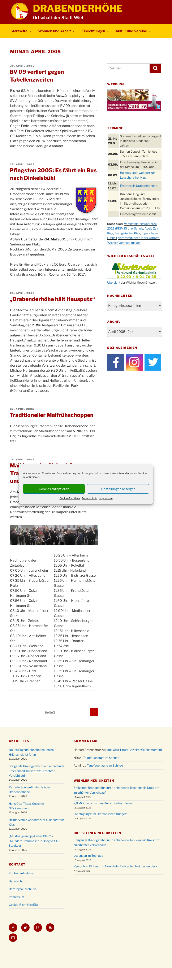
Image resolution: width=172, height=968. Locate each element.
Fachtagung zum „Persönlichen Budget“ (100, 814)
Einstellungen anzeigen (118, 489)
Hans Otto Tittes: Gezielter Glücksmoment (133, 749)
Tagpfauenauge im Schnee (101, 757)
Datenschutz (89, 498)
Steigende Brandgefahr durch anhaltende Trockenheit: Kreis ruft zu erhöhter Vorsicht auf (36, 770)
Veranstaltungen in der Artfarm (139, 238)
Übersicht (113, 282)
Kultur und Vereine (131, 31)
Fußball (112, 238)
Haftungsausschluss (22, 889)
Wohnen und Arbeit (54, 31)
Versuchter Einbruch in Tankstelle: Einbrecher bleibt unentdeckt (116, 866)
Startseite (18, 31)
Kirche (128, 228)
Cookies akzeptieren (54, 489)
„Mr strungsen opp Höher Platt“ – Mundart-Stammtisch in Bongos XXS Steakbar (34, 840)
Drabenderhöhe (78, 8)
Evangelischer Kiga (127, 233)
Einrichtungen (93, 31)
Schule (138, 228)
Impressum (106, 498)
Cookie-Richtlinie (70, 498)
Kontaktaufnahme (21, 873)
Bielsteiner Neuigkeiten (97, 833)
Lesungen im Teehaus (88, 855)
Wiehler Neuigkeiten (94, 780)
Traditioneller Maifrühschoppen (52, 415)
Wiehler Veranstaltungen (124, 242)
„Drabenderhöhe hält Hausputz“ (52, 299)
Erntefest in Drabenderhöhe (138, 185)
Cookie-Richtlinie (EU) (23, 904)
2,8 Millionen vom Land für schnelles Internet (103, 803)
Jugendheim (149, 233)
